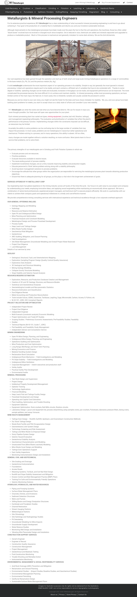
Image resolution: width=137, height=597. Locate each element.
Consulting (114, 12)
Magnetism (94, 12)
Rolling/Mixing (62, 12)
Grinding (52, 8)
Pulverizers (28, 12)
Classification (40, 8)
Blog (103, 12)
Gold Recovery (11, 8)
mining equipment (54, 117)
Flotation (65, 8)
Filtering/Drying (12, 12)
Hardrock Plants (107, 8)
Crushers (26, 8)
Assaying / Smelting (78, 12)
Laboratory (90, 8)
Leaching (77, 8)
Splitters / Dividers (46, 12)
